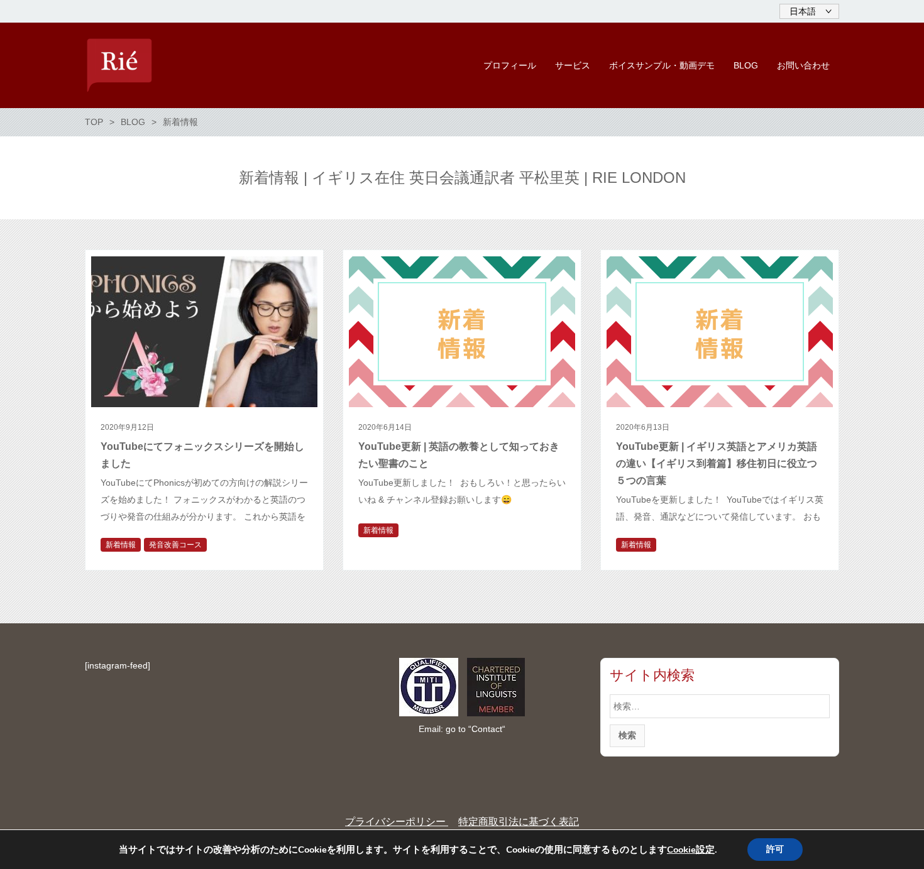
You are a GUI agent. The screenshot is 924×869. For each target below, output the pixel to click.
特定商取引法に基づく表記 (518, 821)
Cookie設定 (691, 849)
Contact (486, 729)
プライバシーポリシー (396, 821)
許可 (775, 849)
